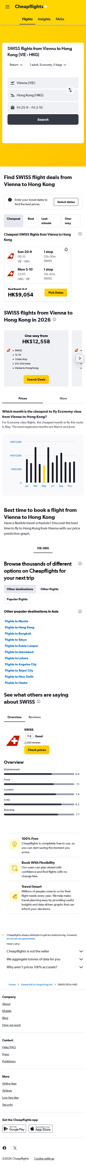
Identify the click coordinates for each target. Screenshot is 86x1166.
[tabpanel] (43, 454)
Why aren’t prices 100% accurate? (32, 967)
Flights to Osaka (16, 683)
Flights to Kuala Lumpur (21, 646)
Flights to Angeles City (21, 664)
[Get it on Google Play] (14, 1129)
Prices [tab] (23, 398)
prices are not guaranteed (21, 938)
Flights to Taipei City (19, 670)
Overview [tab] (14, 717)
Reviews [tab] (35, 717)
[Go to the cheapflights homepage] (31, 7)
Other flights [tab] (49, 589)
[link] (36, 379)
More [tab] (63, 398)
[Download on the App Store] (40, 1129)
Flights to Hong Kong (19, 627)
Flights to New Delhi (19, 676)
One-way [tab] (68, 221)
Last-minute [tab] (46, 221)
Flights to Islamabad (19, 652)
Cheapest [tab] (13, 218)
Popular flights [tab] (17, 599)
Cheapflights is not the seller (28, 951)
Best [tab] (31, 218)
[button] (7, 7)
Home (12, 984)
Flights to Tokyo (16, 639)
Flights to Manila (16, 621)
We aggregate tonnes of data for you (33, 959)
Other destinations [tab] (20, 589)
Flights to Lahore (16, 658)
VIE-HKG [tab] (43, 548)
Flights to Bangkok (18, 633)
